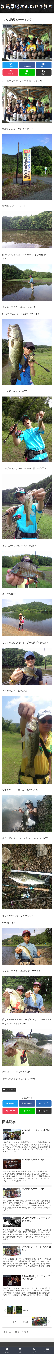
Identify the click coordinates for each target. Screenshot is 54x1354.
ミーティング (10, 1090)
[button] (48, 669)
